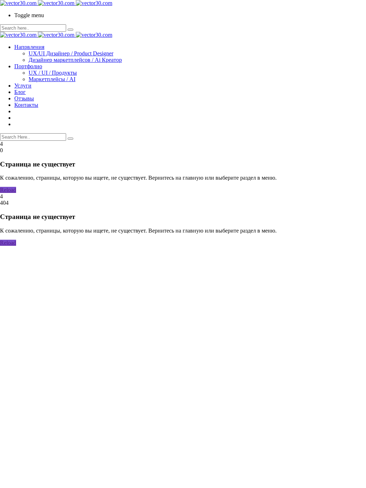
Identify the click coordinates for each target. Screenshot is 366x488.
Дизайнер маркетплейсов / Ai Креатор (75, 60)
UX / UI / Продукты (53, 73)
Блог (20, 92)
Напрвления (29, 47)
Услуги (22, 86)
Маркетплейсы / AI (52, 79)
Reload (8, 190)
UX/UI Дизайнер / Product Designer (71, 53)
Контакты (26, 105)
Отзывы (24, 98)
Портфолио (28, 66)
